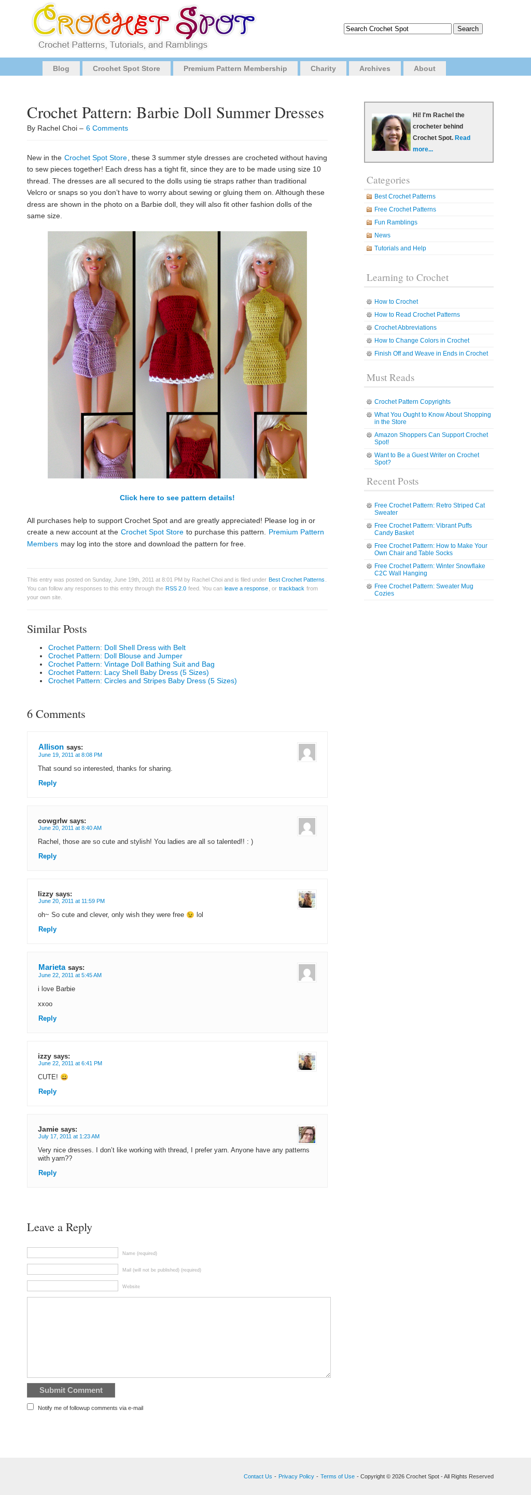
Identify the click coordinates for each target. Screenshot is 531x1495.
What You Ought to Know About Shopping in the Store (432, 418)
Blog (61, 68)
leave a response (246, 588)
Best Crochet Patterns (297, 579)
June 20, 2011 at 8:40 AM (70, 828)
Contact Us (258, 1476)
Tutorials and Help (400, 248)
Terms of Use (337, 1476)
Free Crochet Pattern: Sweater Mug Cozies (423, 590)
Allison (51, 746)
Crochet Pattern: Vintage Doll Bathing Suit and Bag (131, 664)
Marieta (51, 967)
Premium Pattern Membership (235, 68)
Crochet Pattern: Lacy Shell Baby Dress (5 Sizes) (128, 672)
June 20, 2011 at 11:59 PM (71, 901)
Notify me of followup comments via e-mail (90, 1408)
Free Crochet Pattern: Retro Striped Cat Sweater (429, 509)
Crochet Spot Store (126, 68)
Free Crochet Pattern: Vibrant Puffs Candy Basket (423, 529)
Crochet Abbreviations (405, 327)
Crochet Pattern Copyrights (412, 401)
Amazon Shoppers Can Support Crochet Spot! (431, 438)
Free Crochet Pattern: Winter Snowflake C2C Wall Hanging (429, 569)
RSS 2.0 (175, 588)
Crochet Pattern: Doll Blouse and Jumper (115, 656)
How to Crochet (396, 301)
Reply (47, 783)
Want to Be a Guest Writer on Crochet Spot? (426, 459)
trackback (291, 588)
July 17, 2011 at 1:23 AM (69, 1136)
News (382, 235)
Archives (374, 68)
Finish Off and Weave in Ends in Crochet (431, 353)
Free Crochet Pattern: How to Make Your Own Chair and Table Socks (430, 549)
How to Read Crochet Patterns (417, 314)
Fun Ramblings (395, 222)
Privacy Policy (296, 1476)
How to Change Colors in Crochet (421, 340)
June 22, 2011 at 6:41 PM (70, 1063)
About (425, 68)
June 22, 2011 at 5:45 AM (70, 975)
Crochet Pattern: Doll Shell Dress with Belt (117, 647)
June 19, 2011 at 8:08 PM (70, 755)
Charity (323, 68)
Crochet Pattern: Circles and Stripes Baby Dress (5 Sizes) (142, 680)
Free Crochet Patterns (405, 209)
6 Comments (107, 128)
